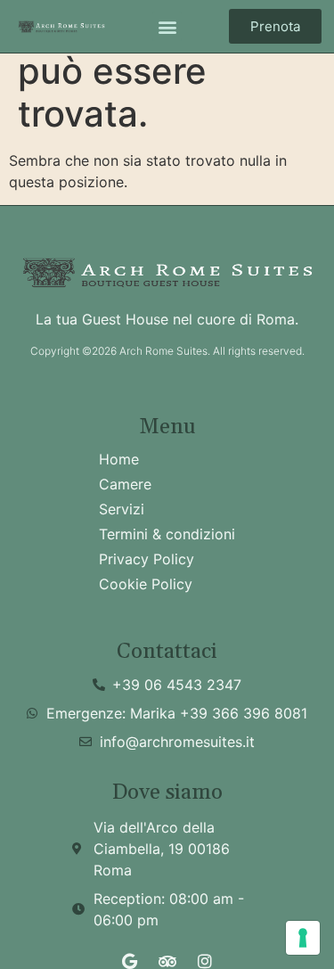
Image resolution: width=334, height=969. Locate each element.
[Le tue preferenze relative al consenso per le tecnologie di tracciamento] (303, 938)
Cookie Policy (145, 584)
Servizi (121, 509)
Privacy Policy (146, 559)
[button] (167, 26)
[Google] (130, 961)
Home (119, 459)
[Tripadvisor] (167, 961)
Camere (125, 484)
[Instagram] (205, 961)
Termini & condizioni (167, 534)
